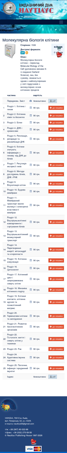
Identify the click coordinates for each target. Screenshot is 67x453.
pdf (53, 100)
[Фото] (31, 100)
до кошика (57, 107)
